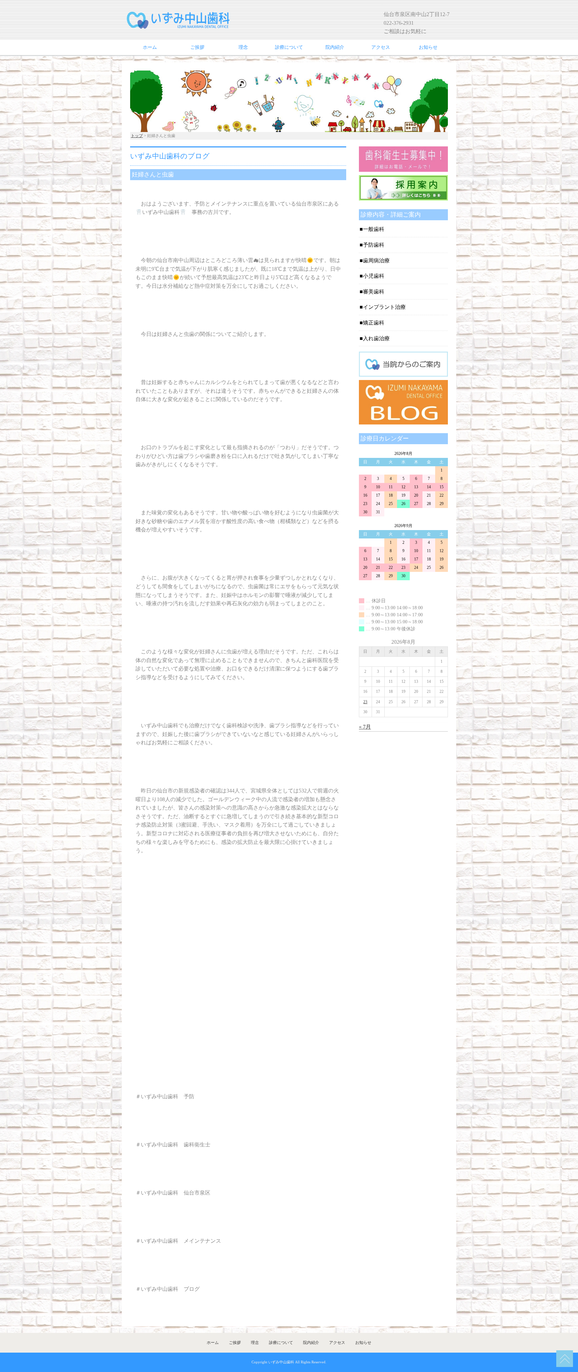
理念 (243, 47)
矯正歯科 (373, 323)
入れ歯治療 (376, 338)
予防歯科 (373, 245)
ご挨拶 (197, 47)
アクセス (380, 47)
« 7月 (365, 727)
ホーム (150, 47)
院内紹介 (334, 47)
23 (365, 702)
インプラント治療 (384, 307)
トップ (137, 135)
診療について (289, 47)
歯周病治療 (376, 260)
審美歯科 (373, 291)
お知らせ (428, 47)
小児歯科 (373, 276)
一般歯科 (373, 229)
